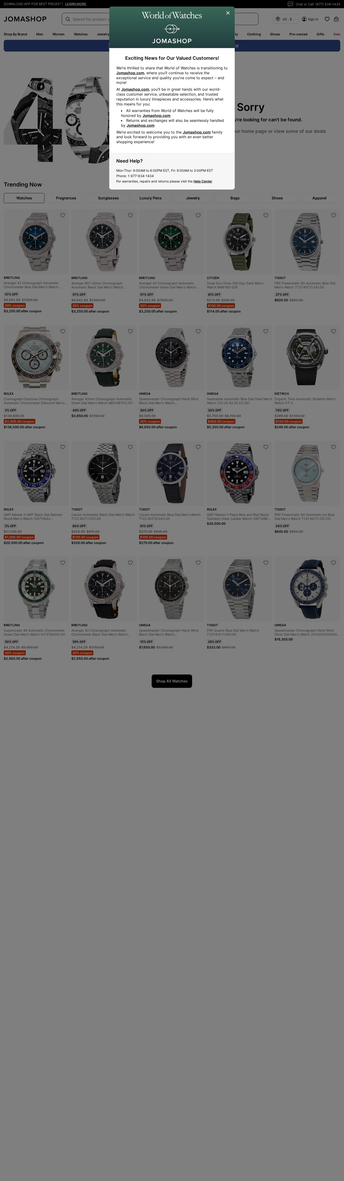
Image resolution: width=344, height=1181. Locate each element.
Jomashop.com (130, 73)
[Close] (228, 13)
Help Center (203, 181)
